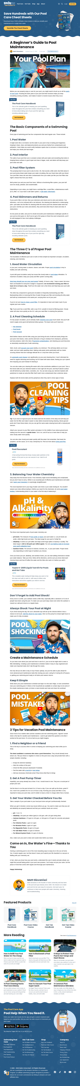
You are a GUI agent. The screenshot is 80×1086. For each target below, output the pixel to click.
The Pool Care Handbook (24, 103)
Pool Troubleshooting (9, 1052)
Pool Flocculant (19, 449)
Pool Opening (7, 1054)
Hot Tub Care (28, 1040)
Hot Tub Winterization (28, 1052)
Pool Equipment (8, 1047)
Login (65, 4)
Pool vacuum (17, 332)
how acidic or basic (36, 537)
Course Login (44, 1055)
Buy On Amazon (20, 464)
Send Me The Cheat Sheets (17, 28)
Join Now (72, 4)
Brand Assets (63, 1045)
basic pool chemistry (21, 482)
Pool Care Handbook (46, 1042)
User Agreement (64, 1059)
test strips (36, 770)
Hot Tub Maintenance (28, 1045)
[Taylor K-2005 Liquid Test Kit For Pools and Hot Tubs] (60, 581)
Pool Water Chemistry (9, 1044)
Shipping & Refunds (65, 1050)
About (43, 4)
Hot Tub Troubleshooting (28, 1050)
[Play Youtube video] (40, 71)
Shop (33, 4)
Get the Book (19, 117)
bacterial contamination (41, 341)
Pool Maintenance (53, 51)
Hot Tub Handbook (46, 1050)
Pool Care (20, 4)
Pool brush (16, 329)
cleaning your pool (46, 320)
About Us (62, 1042)
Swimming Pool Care (10, 1041)
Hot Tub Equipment (27, 1047)
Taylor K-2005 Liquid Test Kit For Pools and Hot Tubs (30, 569)
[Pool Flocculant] (60, 467)
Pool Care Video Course (47, 1045)
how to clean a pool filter (29, 302)
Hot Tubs (27, 4)
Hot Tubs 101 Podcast (28, 1055)
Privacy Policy (64, 1052)
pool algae (54, 274)
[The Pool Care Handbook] (60, 117)
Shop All (74, 902)
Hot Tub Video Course (47, 1052)
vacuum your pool (27, 348)
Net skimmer (17, 326)
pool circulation (55, 267)
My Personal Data (64, 1057)
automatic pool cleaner (19, 357)
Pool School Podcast (9, 1057)
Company (64, 1040)
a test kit (28, 770)
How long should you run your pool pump (24, 281)
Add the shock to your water (32, 614)
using (61, 441)
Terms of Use (63, 1055)
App (38, 4)
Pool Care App (45, 1047)
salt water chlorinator (48, 191)
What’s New (63, 1047)
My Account (63, 1062)
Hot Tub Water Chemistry (29, 1042)
